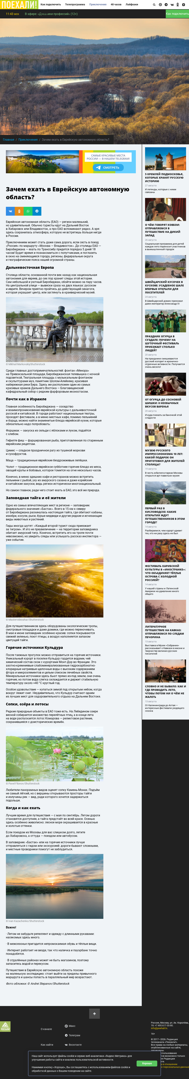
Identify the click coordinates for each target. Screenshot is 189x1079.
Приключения (97, 4)
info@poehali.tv (159, 1028)
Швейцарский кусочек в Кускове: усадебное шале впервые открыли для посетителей (164, 287)
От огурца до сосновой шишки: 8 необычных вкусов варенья (163, 403)
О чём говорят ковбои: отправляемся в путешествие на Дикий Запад (162, 230)
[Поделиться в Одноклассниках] (19, 211)
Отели (44, 13)
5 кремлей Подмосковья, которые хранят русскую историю (164, 177)
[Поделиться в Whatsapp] (28, 211)
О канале (46, 1029)
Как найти (47, 1044)
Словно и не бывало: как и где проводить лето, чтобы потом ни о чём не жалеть (165, 692)
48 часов (116, 4)
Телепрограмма (75, 4)
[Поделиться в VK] (10, 211)
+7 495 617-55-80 (164, 1025)
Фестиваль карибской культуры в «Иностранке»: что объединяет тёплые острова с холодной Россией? (165, 573)
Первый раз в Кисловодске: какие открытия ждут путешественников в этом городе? (165, 515)
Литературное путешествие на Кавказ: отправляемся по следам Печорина (164, 632)
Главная (8, 139)
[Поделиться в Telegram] (36, 211)
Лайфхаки (132, 4)
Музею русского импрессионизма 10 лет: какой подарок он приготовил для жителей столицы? (165, 457)
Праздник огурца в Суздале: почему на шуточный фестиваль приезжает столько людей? (162, 343)
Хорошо (147, 1063)
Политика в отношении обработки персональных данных (170, 1065)
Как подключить (51, 4)
